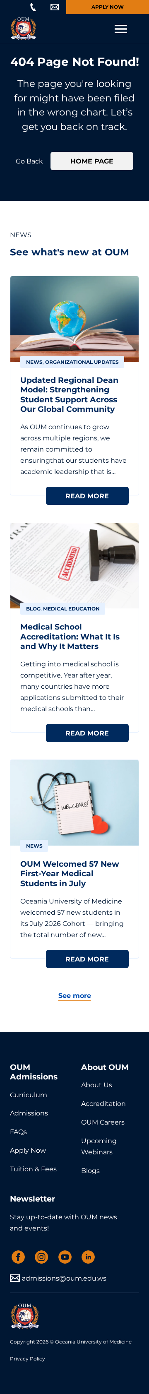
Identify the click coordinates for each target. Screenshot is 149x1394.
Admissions (29, 1113)
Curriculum (28, 1095)
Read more (87, 496)
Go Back (29, 161)
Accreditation (103, 1103)
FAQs (18, 1131)
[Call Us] (33, 7)
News (34, 362)
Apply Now (107, 7)
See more (74, 995)
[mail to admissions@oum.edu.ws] (54, 7)
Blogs (90, 1170)
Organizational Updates (82, 362)
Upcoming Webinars (99, 1146)
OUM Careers (103, 1122)
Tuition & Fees (33, 1169)
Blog (33, 609)
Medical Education (71, 609)
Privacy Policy (27, 1359)
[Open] (121, 29)
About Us (96, 1085)
